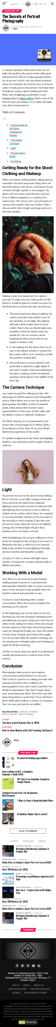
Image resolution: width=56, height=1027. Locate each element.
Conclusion (16, 161)
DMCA (21, 1022)
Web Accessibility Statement (35, 992)
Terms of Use (38, 985)
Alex (15, 29)
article (24, 712)
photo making (27, 714)
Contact (26, 985)
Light (13, 148)
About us (16, 985)
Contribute (16, 992)
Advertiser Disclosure (18, 989)
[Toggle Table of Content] (4, 119)
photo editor (26, 98)
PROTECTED (31, 1022)
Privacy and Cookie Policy (40, 989)
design (34, 712)
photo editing (10, 714)
